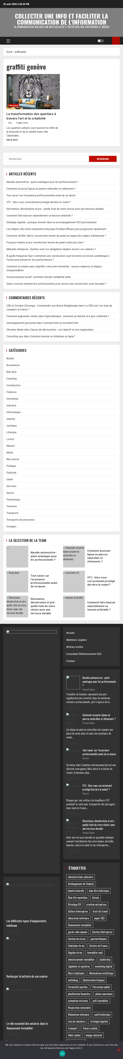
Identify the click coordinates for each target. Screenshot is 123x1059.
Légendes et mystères (79, 966)
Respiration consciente (79, 1008)
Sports (10, 492)
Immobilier (12, 398)
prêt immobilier (100, 1001)
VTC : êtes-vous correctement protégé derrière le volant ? (38, 202)
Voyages (11, 526)
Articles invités (74, 646)
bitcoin (95, 897)
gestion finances (99, 939)
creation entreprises (96, 904)
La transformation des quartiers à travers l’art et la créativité (33, 91)
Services (11, 486)
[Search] (108, 41)
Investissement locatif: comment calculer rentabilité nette (38, 277)
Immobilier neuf (95, 953)
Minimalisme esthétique (101, 973)
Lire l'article (13, 931)
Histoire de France (98, 946)
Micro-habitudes (76, 973)
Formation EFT (116, 41)
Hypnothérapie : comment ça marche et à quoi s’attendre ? (77, 316)
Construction (13, 385)
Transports (12, 513)
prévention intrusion (78, 1001)
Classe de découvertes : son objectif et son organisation (62, 329)
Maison (10, 445)
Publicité (11, 472)
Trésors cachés (90, 1028)
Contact (70, 661)
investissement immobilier (81, 959)
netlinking (73, 980)
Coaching (11, 378)
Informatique (13, 412)
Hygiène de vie (75, 953)
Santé (9, 479)
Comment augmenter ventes (22, 316)
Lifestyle (11, 432)
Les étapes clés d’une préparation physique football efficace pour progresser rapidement (56, 229)
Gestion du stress (77, 939)
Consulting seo (14, 336)
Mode (9, 452)
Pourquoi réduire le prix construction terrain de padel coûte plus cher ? (45, 242)
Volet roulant (74, 1035)
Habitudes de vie (76, 946)
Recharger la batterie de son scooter (27, 976)
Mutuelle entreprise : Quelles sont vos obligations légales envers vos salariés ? (51, 249)
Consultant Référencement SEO (84, 653)
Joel (10, 122)
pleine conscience (103, 994)
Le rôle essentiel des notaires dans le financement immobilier (27, 1025)
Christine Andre (15, 329)
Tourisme (11, 506)
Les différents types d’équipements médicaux (26, 923)
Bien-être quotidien (77, 897)
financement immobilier (79, 925)
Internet (10, 418)
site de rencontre (76, 1021)
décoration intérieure (78, 918)
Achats (10, 358)
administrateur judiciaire (80, 877)
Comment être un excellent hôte (60, 322)
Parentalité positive (77, 987)
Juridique (11, 425)
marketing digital (103, 966)
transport (73, 1028)
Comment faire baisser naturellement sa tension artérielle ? (39, 215)
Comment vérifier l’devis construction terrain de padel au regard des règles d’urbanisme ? (56, 235)
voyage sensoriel (94, 1035)
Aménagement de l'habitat (81, 884)
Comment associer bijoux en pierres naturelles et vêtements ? (41, 188)
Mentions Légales (76, 639)
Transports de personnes (20, 519)
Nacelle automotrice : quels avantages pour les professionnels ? (42, 182)
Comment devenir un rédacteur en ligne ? (52, 336)
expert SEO (99, 918)
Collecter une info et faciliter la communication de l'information (61, 18)
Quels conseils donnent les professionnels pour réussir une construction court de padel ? (56, 283)
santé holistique (102, 1014)
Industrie (11, 405)
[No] (119, 1049)
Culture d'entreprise (78, 911)
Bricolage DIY (74, 904)
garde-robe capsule (77, 932)
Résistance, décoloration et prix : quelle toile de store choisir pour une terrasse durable (55, 208)
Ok (62, 1053)
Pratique (11, 466)
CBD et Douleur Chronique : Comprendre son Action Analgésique (42, 305)
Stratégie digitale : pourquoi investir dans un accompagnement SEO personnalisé (51, 222)
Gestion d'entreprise (102, 932)
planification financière (79, 994)
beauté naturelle (76, 891)
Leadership (104, 959)
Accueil (70, 632)
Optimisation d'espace (94, 980)
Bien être (11, 371)
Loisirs (10, 439)
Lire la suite (12, 139)
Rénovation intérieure (78, 1014)
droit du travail (100, 911)
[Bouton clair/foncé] (101, 40)
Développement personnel (21, 322)
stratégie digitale (99, 1021)
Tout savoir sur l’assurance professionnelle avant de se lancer (41, 195)
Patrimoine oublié (101, 987)
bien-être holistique (99, 891)
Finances (11, 392)
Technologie (13, 499)
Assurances (13, 365)
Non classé (14, 105)
